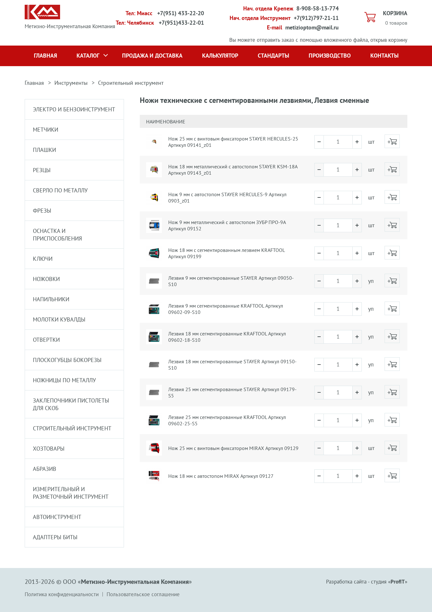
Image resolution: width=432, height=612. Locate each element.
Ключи (42, 258)
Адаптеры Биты (55, 537)
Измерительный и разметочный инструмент (70, 492)
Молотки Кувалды (59, 319)
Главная (45, 55)
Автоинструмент (57, 517)
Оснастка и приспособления (57, 234)
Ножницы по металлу (64, 380)
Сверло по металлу (60, 190)
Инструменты (71, 82)
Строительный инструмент (131, 82)
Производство (330, 55)
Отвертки (46, 339)
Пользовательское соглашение (143, 594)
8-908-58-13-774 (317, 8)
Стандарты (273, 55)
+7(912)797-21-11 (316, 18)
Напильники (51, 299)
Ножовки (46, 279)
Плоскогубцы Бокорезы (67, 360)
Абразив (44, 468)
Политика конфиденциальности (62, 594)
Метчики (45, 129)
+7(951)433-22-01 (181, 22)
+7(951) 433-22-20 (180, 13)
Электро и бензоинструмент (74, 109)
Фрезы (42, 210)
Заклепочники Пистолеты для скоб (71, 404)
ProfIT (398, 581)
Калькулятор (220, 55)
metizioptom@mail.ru (312, 27)
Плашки (44, 149)
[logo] (42, 17)
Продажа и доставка (152, 55)
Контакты (384, 55)
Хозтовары (49, 448)
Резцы (42, 170)
